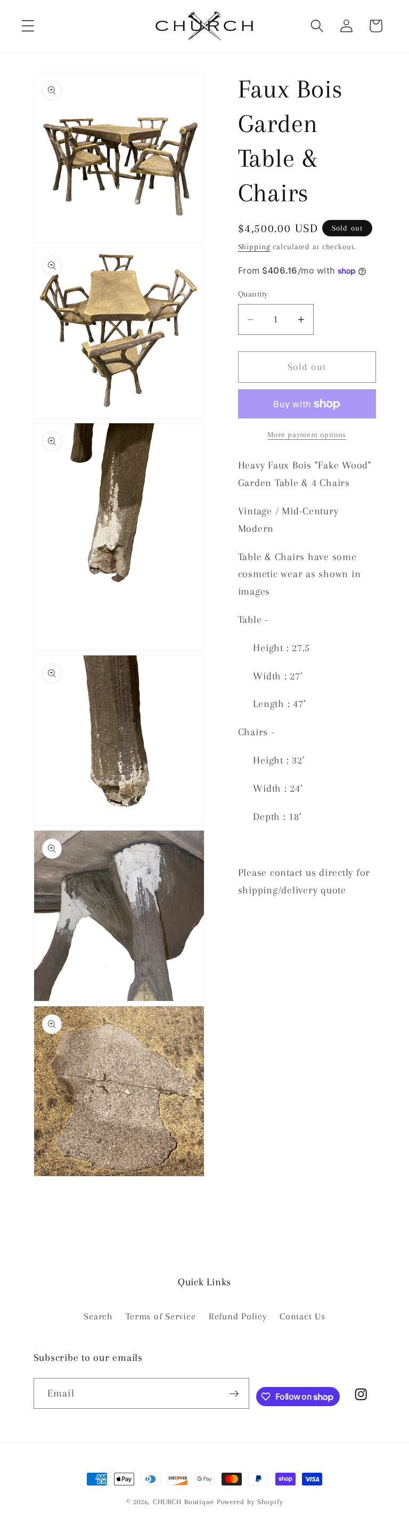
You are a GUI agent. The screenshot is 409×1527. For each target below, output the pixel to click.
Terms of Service (160, 1316)
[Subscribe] (234, 1393)
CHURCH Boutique (183, 1502)
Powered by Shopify (250, 1502)
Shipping (254, 246)
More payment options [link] (306, 434)
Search (98, 1316)
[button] (28, 25)
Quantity (253, 294)
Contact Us (302, 1316)
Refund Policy (238, 1316)
